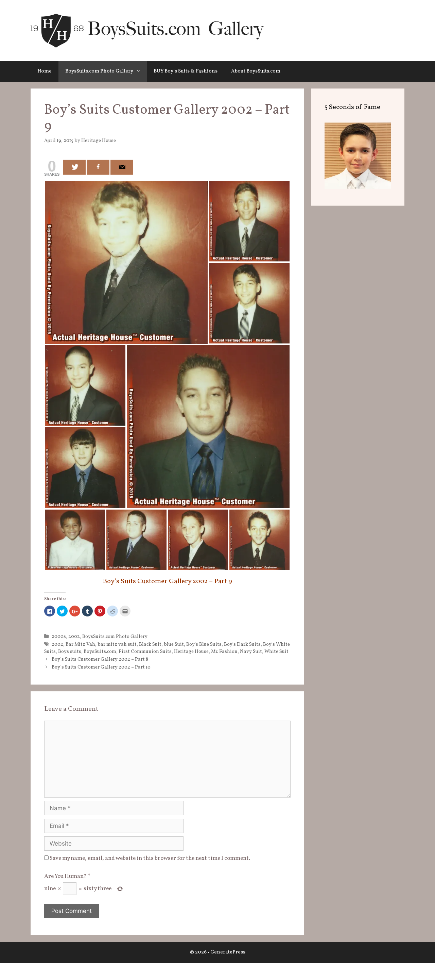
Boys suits (69, 651)
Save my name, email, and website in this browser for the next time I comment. (150, 858)
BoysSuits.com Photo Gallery (99, 71)
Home (44, 71)
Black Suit (150, 644)
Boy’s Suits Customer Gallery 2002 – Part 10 (101, 667)
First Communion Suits (145, 651)
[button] (140, 71)
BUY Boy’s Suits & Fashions (186, 71)
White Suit (276, 651)
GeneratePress (227, 952)
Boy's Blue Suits (204, 644)
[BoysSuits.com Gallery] (147, 30)
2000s (59, 636)
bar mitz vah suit (117, 644)
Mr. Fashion (224, 651)
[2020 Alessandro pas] (358, 187)
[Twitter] (74, 167)
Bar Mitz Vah (80, 644)
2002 (74, 636)
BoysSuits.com (100, 651)
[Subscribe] (121, 167)
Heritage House (191, 651)
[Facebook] (98, 167)
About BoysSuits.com (255, 71)
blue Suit (174, 644)
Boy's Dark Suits (242, 644)
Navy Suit (251, 651)
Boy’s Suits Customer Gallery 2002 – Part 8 (100, 659)
